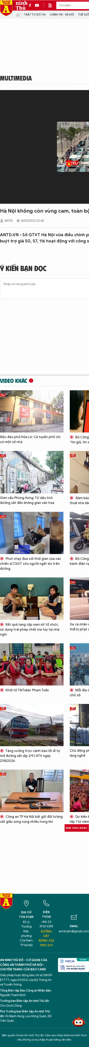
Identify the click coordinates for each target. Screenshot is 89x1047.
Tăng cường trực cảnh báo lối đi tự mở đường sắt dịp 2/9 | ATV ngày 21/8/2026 (30, 756)
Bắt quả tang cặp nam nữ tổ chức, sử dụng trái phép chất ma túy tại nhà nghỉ (29, 630)
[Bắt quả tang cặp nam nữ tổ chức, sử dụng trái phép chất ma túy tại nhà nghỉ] (32, 598)
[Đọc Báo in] (52, 5)
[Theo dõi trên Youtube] (37, 5)
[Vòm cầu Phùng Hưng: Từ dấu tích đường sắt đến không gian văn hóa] (32, 472)
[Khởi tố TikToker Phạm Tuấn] (32, 664)
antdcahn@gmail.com (74, 931)
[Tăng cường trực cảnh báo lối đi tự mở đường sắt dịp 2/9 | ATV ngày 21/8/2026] (32, 725)
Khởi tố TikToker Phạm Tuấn (27, 690)
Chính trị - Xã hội (62, 14)
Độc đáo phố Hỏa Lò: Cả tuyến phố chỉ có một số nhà (30, 439)
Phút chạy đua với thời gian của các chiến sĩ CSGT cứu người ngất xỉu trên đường (30, 564)
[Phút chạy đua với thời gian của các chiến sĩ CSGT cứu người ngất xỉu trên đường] (32, 533)
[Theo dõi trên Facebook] (31, 5)
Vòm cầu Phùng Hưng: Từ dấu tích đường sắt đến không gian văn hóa (27, 500)
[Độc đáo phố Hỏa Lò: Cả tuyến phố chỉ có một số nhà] (32, 411)
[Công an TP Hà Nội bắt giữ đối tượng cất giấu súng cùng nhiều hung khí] (32, 791)
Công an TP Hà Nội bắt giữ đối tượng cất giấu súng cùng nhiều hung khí (31, 819)
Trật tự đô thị (35, 14)
